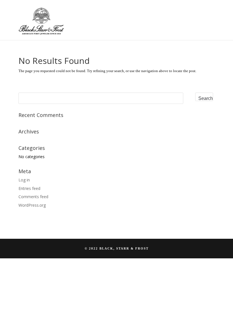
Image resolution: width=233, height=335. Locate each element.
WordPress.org (32, 205)
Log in (24, 180)
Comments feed (33, 196)
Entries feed (29, 188)
